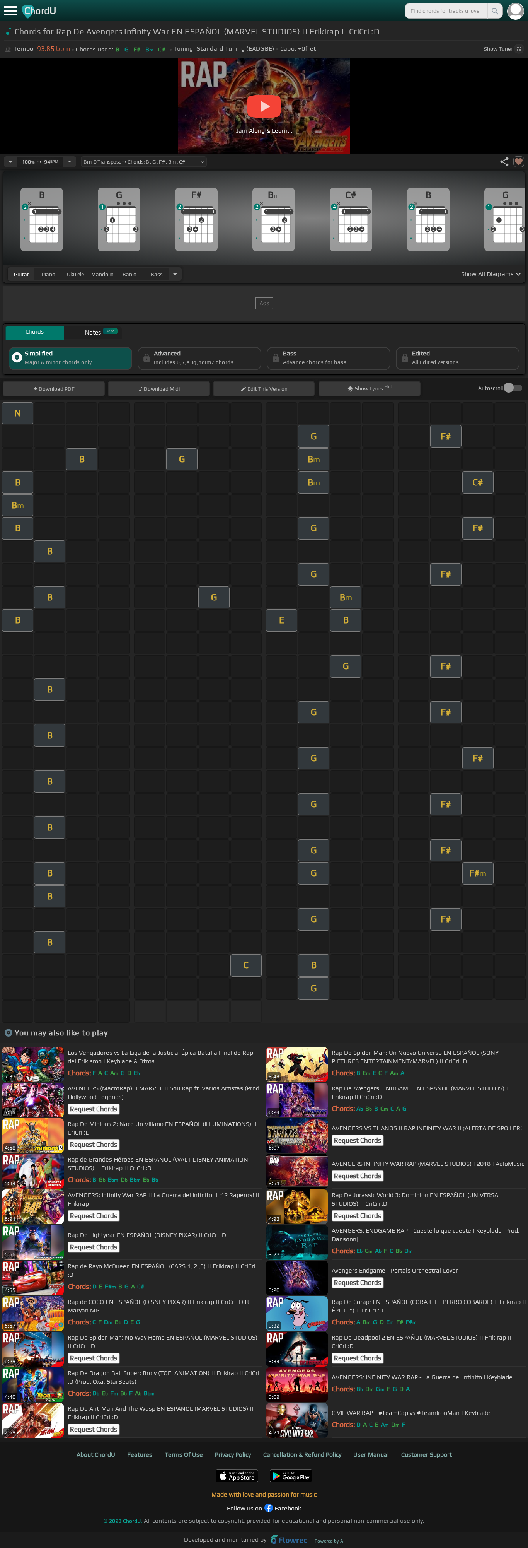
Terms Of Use (184, 1454)
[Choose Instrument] (175, 274)
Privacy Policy (233, 1454)
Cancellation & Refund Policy (302, 1454)
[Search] (494, 11)
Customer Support (426, 1454)
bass (157, 274)
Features (139, 1454)
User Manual (371, 1454)
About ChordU (96, 1454)
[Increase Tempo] (69, 161)
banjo (129, 274)
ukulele (75, 274)
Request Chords (93, 1109)
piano (48, 274)
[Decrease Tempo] (10, 161)
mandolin (102, 274)
